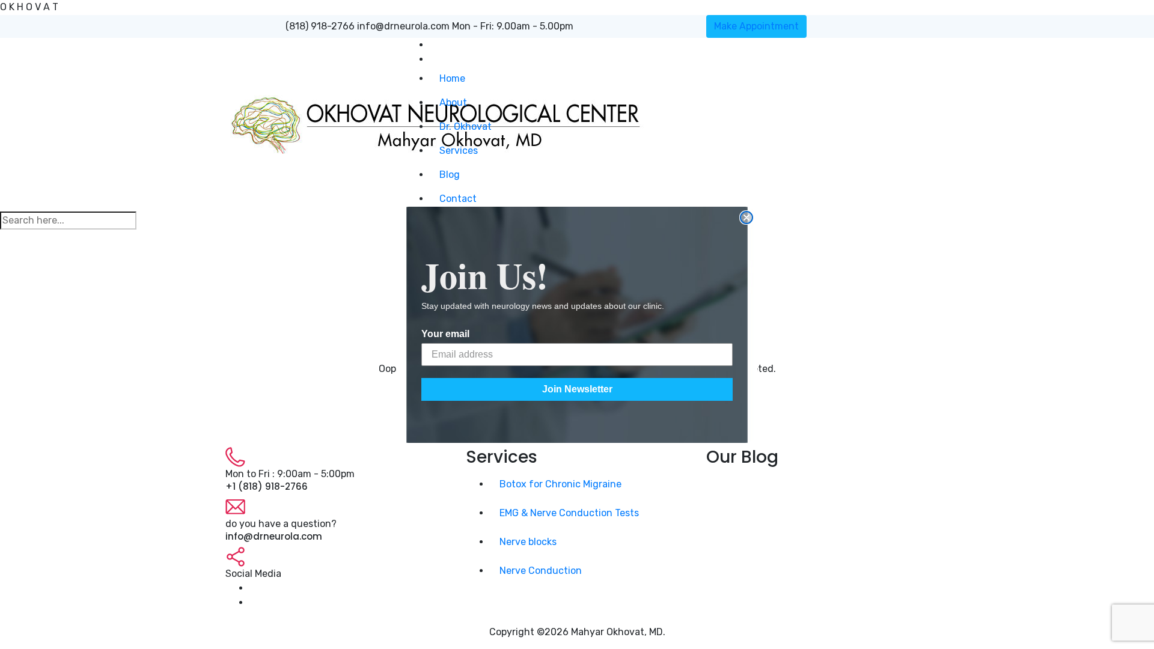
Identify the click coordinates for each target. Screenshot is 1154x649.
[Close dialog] (746, 218)
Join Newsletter (577, 389)
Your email (445, 334)
